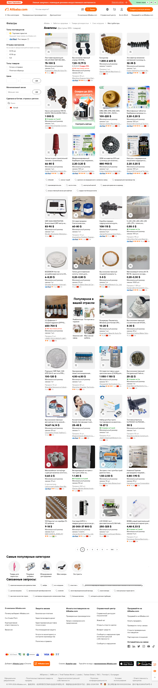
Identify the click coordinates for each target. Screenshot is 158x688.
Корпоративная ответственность (12, 624)
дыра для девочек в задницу (113, 185)
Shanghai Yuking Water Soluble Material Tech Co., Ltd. (138, 333)
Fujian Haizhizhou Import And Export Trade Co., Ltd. (138, 70)
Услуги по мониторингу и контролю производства (46, 635)
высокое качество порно (19, 596)
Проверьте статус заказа (137, 625)
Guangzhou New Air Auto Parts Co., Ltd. (56, 70)
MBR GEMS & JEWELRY (54, 534)
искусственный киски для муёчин (60, 191)
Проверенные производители (78, 616)
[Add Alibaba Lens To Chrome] (42, 663)
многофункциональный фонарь (82, 591)
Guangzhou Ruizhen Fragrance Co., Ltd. (83, 237)
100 (112, 549)
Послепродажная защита (46, 630)
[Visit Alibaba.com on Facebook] (128, 646)
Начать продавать (134, 621)
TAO (98, 675)
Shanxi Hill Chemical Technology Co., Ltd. (138, 124)
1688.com (53, 675)
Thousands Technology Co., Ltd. (110, 384)
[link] (155, 664)
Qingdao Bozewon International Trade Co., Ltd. (56, 285)
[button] (82, 9)
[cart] (115, 10)
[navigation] (23, 287)
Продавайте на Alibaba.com (138, 616)
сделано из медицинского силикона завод (92, 180)
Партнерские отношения (137, 637)
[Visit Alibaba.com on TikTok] (153, 646)
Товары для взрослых (80, 23)
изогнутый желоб (89, 185)
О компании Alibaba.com (15, 608)
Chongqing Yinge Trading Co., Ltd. (56, 433)
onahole (61, 591)
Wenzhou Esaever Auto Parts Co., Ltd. (83, 78)
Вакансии (9, 630)
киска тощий (65, 180)
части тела (72, 185)
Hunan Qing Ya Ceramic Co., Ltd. (138, 288)
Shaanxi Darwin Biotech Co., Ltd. (83, 436)
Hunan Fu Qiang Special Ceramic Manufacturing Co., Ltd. (83, 285)
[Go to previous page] (77, 549)
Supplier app (71, 664)
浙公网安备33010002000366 (119, 684)
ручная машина (16, 591)
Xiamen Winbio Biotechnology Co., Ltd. (83, 488)
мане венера (104, 591)
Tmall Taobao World (66, 675)
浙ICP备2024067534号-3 (142, 684)
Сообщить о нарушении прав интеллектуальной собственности (108, 636)
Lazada (79, 675)
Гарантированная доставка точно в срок (46, 624)
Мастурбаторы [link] (114, 23)
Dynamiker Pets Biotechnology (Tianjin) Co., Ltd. (110, 483)
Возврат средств (103, 630)
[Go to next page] (117, 549)
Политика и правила (44, 641)
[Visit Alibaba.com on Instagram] (143, 646)
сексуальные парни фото (125, 591)
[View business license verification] (101, 684)
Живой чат (101, 620)
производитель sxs (54, 185)
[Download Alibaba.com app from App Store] (126, 663)
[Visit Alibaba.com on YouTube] (148, 646)
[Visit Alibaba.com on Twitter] (138, 646)
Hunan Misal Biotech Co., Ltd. (110, 285)
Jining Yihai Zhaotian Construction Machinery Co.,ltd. (56, 126)
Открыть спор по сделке (106, 625)
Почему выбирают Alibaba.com (17, 613)
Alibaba (46, 23)
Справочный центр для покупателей (106, 614)
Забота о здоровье (60, 23)
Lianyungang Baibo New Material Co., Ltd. (56, 486)
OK (36, 81)
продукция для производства (125, 180)
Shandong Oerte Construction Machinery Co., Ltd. (138, 436)
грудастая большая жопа (88, 191)
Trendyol (105, 675)
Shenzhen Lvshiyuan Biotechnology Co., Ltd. (110, 534)
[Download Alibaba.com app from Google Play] (144, 663)
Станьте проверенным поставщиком (136, 631)
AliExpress (44, 675)
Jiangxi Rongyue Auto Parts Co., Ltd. (110, 234)
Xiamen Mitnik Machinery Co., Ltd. (110, 71)
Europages (115, 675)
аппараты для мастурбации (101, 596)
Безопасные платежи (44, 613)
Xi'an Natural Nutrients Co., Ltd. (138, 386)
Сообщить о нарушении (106, 643)
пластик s (73, 585)
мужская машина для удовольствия (23, 585)
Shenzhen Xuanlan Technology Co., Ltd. (83, 387)
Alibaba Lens (18, 664)
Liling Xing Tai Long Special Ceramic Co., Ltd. (138, 239)
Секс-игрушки (98, 23)
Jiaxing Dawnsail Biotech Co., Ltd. (110, 438)
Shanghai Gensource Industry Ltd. (56, 387)
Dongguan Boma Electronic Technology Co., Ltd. (138, 539)
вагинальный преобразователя (40, 591)
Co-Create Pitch (11, 618)
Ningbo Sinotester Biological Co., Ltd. (56, 234)
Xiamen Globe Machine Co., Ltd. (110, 124)
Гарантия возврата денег (45, 618)
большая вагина (78, 596)
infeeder (51, 180)
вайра (45, 585)
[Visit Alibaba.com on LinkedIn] (133, 646)
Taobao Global (89, 675)
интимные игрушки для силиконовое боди (50, 596)
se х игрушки (58, 585)
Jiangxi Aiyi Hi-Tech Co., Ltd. (82, 534)
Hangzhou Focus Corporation (138, 483)
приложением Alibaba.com (105, 664)
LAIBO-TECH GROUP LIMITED (56, 338)
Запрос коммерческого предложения (75, 622)
